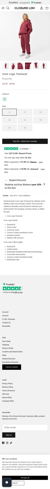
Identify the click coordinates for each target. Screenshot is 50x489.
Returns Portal (7, 348)
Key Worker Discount (10, 362)
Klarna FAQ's (7, 398)
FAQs (4, 355)
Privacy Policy (7, 384)
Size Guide (6, 341)
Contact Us (6, 323)
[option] (25, 36)
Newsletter (6, 326)
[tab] (5, 195)
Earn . (18, 153)
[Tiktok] (11, 443)
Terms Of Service (8, 391)
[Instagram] (7, 443)
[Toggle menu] (3, 8)
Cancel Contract (12, 367)
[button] (4, 99)
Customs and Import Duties (12, 352)
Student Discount (8, 359)
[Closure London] (25, 8)
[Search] (9, 8)
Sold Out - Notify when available (25, 141)
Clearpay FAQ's (8, 401)
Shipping (5, 345)
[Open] (7, 482)
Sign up (9, 435)
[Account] (41, 8)
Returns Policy (7, 387)
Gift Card (5, 394)
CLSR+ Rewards (8, 319)
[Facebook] (3, 443)
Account (5, 316)
